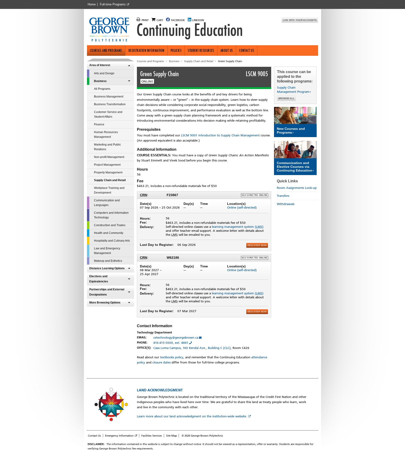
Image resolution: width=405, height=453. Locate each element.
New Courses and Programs (291, 130)
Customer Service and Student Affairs (108, 114)
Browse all (286, 98)
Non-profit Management (109, 157)
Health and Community (108, 233)
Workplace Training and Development (109, 190)
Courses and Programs (106, 50)
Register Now (257, 245)
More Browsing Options (104, 302)
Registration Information (146, 50)
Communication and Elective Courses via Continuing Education (294, 166)
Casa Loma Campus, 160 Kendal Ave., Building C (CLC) (192, 348)
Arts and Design (104, 73)
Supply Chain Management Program (293, 90)
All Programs (102, 88)
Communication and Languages (107, 203)
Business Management (108, 96)
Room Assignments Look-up (297, 188)
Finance (99, 124)
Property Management (108, 172)
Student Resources (201, 50)
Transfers (283, 196)
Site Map (171, 435)
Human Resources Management (106, 135)
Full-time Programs (113, 4)
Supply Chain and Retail (110, 180)
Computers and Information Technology (111, 215)
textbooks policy (171, 357)
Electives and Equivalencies (98, 279)
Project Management (107, 164)
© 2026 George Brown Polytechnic (202, 435)
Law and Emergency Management (107, 251)
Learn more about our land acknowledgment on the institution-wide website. (192, 416)
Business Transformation (110, 104)
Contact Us (246, 50)
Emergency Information (119, 435)
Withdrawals (285, 204)
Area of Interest (99, 65)
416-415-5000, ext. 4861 (170, 343)
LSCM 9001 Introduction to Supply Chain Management (220, 135)
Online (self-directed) (242, 208)
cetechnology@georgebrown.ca (175, 338)
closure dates (161, 362)
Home (92, 4)
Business (100, 81)
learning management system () (237, 227)
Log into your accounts (300, 20)
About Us (227, 50)
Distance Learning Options (107, 268)
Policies (176, 50)
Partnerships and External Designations (106, 292)
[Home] (111, 30)
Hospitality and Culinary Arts (112, 240)
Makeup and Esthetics (108, 260)
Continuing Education (189, 30)
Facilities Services (151, 435)
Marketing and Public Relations (107, 147)
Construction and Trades (109, 225)
